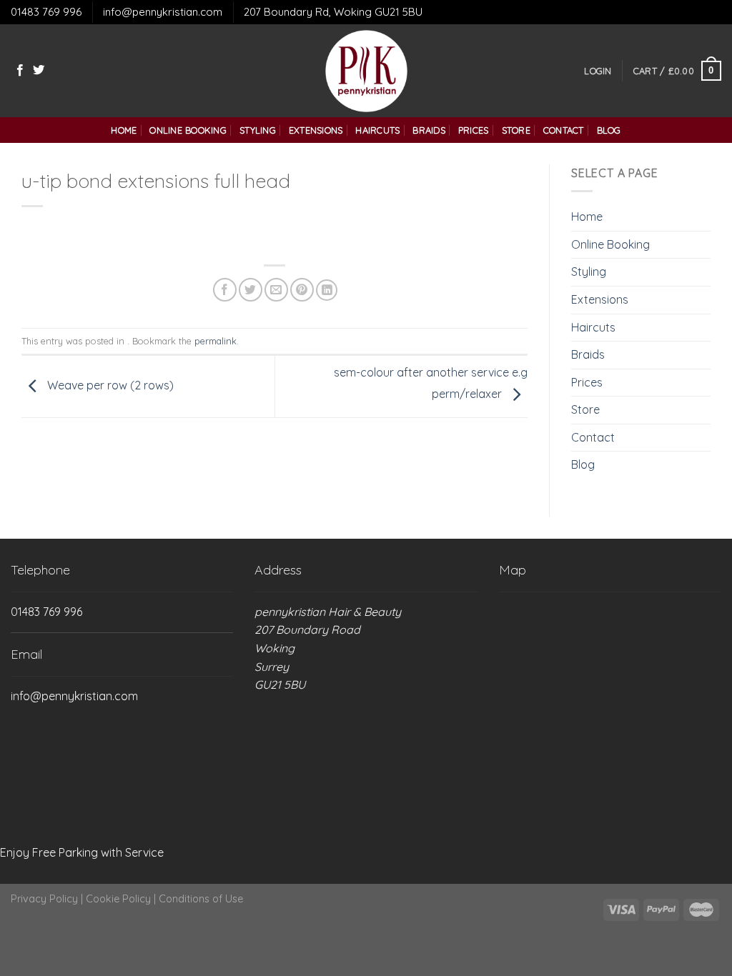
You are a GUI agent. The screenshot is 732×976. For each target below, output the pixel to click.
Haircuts (377, 130)
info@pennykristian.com (162, 12)
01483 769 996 (46, 12)
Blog (609, 130)
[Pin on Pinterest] (302, 290)
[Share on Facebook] (225, 290)
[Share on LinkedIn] (326, 290)
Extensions (316, 130)
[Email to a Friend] (276, 290)
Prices (473, 130)
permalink (215, 341)
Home (124, 130)
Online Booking (188, 130)
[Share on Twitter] (250, 290)
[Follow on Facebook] (20, 70)
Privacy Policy (44, 898)
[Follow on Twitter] (38, 70)
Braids (428, 130)
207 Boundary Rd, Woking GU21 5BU (333, 12)
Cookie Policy (118, 898)
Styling (257, 130)
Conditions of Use (201, 898)
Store (516, 130)
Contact (563, 130)
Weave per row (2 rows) (109, 385)
